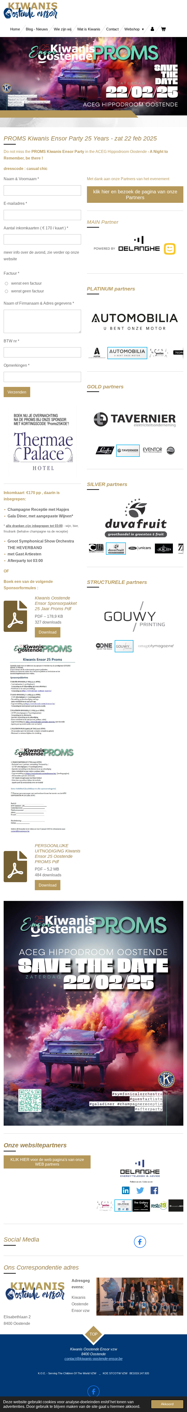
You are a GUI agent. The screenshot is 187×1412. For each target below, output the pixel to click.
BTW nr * (11, 341)
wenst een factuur (26, 283)
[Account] (152, 29)
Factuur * (11, 273)
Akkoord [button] (167, 1404)
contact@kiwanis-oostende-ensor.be (93, 1359)
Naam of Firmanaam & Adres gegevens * (39, 303)
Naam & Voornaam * (21, 179)
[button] (179, 303)
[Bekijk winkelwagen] (163, 29)
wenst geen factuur (27, 291)
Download (47, 632)
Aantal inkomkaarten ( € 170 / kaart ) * (36, 228)
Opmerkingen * (16, 365)
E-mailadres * (15, 203)
